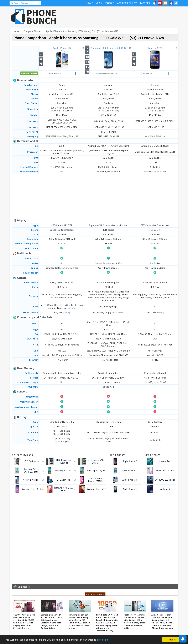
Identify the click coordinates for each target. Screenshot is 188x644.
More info (102, 639)
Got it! (172, 639)
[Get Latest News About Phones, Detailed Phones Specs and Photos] (18, 17)
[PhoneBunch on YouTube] (160, 4)
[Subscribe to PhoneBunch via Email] (165, 4)
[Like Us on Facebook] (170, 4)
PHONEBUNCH (41, 16)
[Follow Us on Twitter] (175, 4)
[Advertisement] (125, 16)
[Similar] (66, 313)
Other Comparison (22, 455)
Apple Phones (117, 455)
